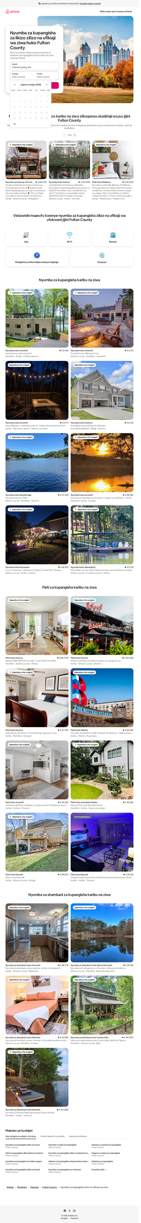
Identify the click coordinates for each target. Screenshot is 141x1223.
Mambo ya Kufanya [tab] (78, 1136)
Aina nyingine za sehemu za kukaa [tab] (21, 1136)
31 (15, 124)
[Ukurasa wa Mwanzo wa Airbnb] (13, 11)
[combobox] (34, 67)
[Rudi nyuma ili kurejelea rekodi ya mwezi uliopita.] (15, 85)
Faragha (64, 1218)
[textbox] (22, 77)
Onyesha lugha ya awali (90, 3)
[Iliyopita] (64, 135)
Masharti (74, 1218)
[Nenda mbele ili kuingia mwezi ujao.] (46, 85)
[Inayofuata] (74, 135)
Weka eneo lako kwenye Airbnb (116, 11)
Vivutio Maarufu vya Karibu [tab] (52, 1136)
